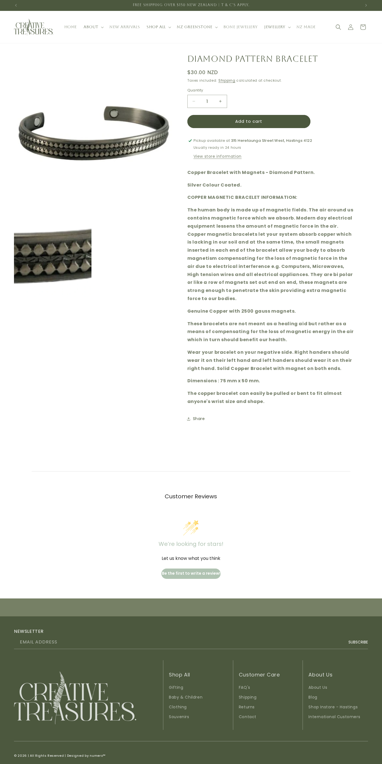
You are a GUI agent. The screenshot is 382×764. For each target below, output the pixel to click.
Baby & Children (185, 697)
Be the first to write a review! (191, 573)
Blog (312, 697)
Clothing (178, 707)
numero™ (98, 755)
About (91, 27)
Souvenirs (179, 717)
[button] (93, 27)
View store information (218, 156)
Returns (247, 707)
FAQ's (244, 687)
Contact (247, 717)
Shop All (156, 27)
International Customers (334, 717)
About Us (317, 687)
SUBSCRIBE (358, 642)
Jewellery (274, 27)
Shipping (226, 80)
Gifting (176, 687)
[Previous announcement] (16, 5)
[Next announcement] (366, 5)
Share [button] (199, 418)
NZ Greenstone (195, 27)
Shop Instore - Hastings (333, 707)
